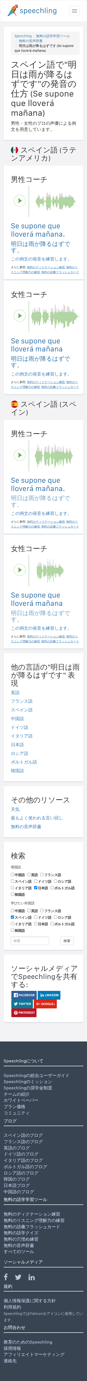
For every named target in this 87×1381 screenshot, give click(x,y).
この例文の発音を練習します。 (41, 258)
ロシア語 (19, 753)
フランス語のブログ (23, 1141)
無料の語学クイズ (21, 1232)
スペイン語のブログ (23, 1135)
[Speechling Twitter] (21, 1278)
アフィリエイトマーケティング (34, 1354)
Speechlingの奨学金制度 (28, 1087)
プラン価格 (14, 1106)
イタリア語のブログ (23, 1160)
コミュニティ (17, 1112)
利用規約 (12, 1306)
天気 (15, 809)
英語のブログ (17, 1147)
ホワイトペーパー (21, 1100)
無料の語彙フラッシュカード (32, 1226)
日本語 (17, 744)
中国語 (17, 718)
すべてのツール (19, 1251)
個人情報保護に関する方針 (30, 1300)
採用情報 (12, 1348)
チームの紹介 (17, 1094)
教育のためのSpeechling (28, 1342)
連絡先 (10, 1360)
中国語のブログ (19, 1191)
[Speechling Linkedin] (35, 1278)
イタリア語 (22, 735)
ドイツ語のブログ (21, 1154)
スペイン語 (22, 709)
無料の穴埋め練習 (21, 1239)
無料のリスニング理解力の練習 (34, 1220)
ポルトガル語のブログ (25, 1166)
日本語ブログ (17, 1185)
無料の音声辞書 (31, 41)
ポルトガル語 (24, 761)
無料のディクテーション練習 (32, 1214)
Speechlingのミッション (28, 1081)
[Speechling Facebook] (9, 1278)
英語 (15, 692)
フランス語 (22, 701)
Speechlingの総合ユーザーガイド (37, 1075)
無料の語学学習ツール (53, 36)
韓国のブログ (17, 1179)
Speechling (23, 36)
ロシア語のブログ (21, 1172)
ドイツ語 (19, 727)
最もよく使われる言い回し (37, 817)
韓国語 (17, 770)
